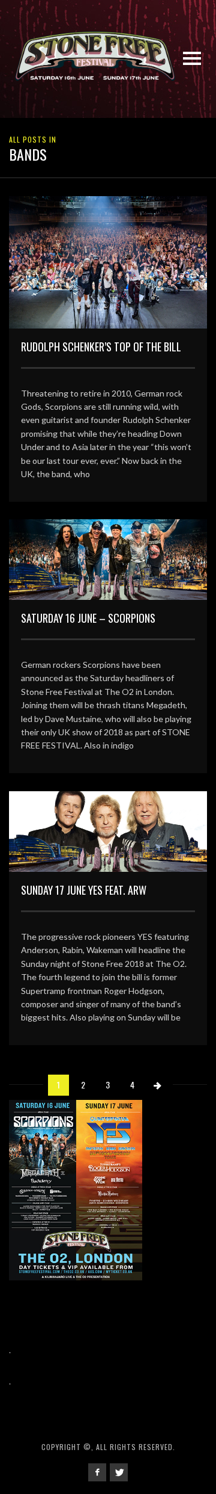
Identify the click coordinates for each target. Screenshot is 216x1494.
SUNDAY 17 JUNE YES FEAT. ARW (83, 890)
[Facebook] (97, 1472)
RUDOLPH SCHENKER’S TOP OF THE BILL (101, 346)
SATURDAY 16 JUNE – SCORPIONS (88, 618)
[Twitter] (119, 1472)
